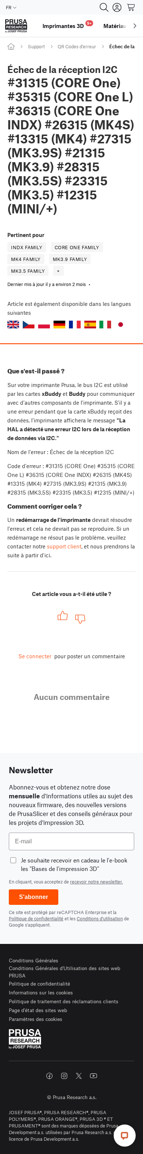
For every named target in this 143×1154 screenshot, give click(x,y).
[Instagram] (64, 1076)
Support (36, 46)
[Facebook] (49, 1076)
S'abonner (33, 897)
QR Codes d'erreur (77, 46)
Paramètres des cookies (35, 1019)
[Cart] (131, 7)
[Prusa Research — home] (16, 26)
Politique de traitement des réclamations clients (63, 1001)
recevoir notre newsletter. (96, 882)
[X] (79, 1076)
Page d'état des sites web (38, 1010)
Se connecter (34, 656)
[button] (13, 324)
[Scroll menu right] (135, 26)
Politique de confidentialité (36, 918)
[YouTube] (93, 1076)
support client (64, 546)
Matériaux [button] (116, 25)
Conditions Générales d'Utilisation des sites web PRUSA (64, 972)
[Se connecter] (117, 7)
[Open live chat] (125, 1136)
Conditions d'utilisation (100, 918)
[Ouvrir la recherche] (104, 7)
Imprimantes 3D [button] (67, 25)
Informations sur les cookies (41, 992)
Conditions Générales (33, 960)
